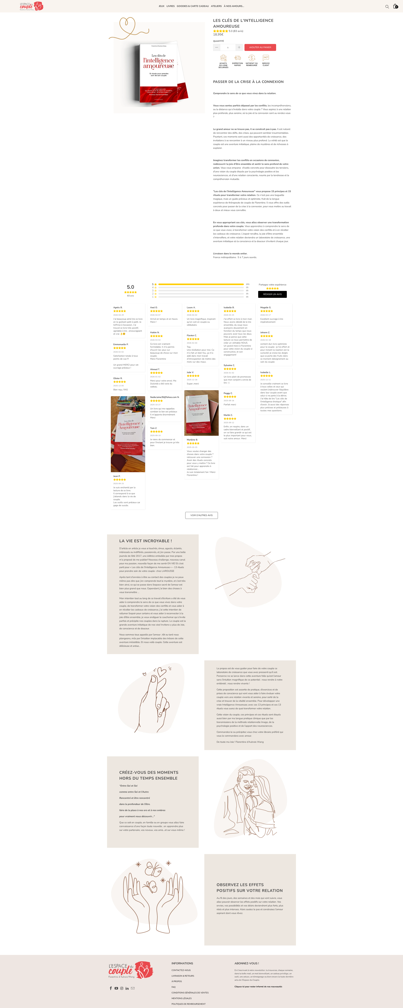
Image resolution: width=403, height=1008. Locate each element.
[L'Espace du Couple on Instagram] (121, 988)
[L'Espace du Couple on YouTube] (116, 988)
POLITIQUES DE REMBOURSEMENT (189, 1004)
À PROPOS (177, 981)
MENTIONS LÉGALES (182, 998)
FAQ (174, 987)
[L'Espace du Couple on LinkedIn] (127, 988)
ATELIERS (216, 6)
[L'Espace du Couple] (31, 6)
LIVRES (171, 6)
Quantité (218, 41)
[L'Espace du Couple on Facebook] (111, 988)
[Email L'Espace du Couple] (133, 988)
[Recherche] (387, 7)
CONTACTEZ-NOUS (181, 970)
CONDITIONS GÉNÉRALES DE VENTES (190, 992)
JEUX (161, 6)
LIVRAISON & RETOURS (183, 976)
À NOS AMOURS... (234, 6)
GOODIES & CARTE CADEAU (193, 6)
